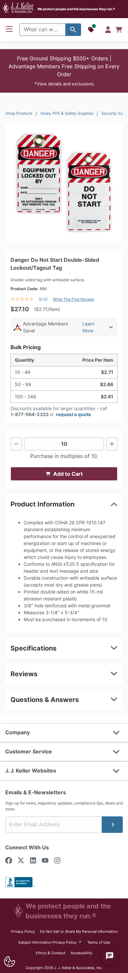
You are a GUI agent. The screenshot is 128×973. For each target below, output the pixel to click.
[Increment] (111, 443)
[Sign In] (108, 29)
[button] (64, 70)
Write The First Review (73, 299)
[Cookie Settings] (9, 961)
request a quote (73, 414)
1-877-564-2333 (30, 414)
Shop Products (19, 113)
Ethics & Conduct (50, 953)
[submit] (112, 824)
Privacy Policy (23, 931)
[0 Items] (119, 30)
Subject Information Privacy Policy (50, 942)
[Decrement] (16, 443)
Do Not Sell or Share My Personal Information (78, 931)
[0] (119, 30)
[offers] (91, 29)
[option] (64, 182)
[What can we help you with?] (73, 29)
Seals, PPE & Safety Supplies (67, 113)
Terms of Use (98, 942)
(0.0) (43, 299)
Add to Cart (68, 474)
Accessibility (81, 953)
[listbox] (64, 182)
